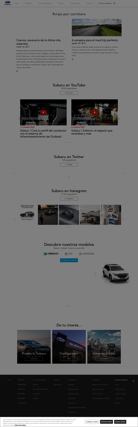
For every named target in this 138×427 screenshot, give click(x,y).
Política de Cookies (20, 425)
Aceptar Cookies (120, 422)
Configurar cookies (92, 422)
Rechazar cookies (106, 422)
